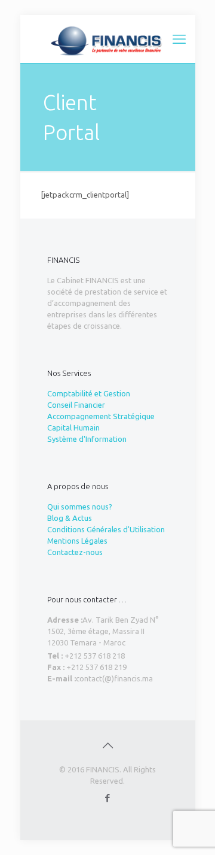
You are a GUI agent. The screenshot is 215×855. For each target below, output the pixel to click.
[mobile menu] (179, 39)
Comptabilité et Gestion (88, 393)
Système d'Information (87, 439)
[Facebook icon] (107, 798)
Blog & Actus (69, 518)
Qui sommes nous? (79, 506)
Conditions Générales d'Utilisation (106, 529)
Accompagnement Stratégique (101, 416)
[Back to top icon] (107, 745)
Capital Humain (73, 427)
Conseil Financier (76, 405)
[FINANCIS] (107, 39)
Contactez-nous (75, 552)
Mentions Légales (77, 540)
